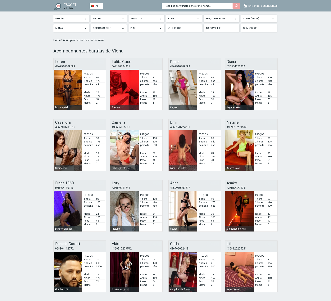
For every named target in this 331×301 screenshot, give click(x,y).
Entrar (263, 5)
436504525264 (236, 66)
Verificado (175, 28)
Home (57, 40)
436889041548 (121, 188)
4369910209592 (65, 66)
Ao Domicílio (213, 28)
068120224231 (121, 66)
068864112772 (64, 248)
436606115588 (121, 127)
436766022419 (179, 248)
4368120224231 (180, 127)
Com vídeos (250, 28)
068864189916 (64, 188)
